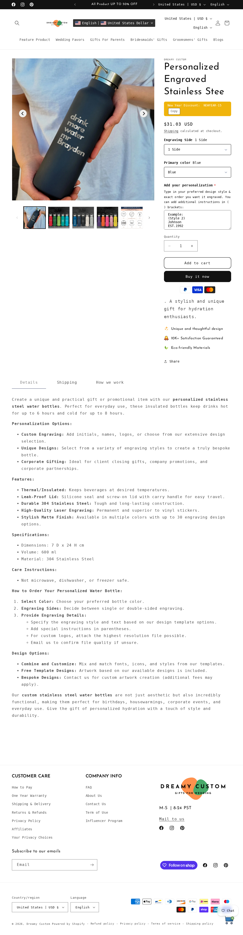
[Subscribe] (92, 864)
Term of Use (97, 812)
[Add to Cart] (228, 920)
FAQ (89, 787)
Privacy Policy (26, 821)
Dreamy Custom (38, 924)
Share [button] (174, 361)
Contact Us (96, 804)
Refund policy (102, 923)
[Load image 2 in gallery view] (59, 218)
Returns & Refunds (29, 812)
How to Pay (22, 787)
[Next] (143, 113)
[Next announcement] (154, 4)
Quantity (172, 236)
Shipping (171, 131)
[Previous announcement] (75, 4)
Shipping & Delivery (31, 804)
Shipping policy (200, 923)
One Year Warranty (29, 796)
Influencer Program (104, 821)
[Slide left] (17, 217)
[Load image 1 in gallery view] (34, 218)
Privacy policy (133, 923)
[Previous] (23, 113)
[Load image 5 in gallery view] (132, 218)
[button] (17, 23)
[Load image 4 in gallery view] (108, 218)
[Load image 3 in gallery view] (83, 218)
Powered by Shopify (68, 924)
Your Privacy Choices (32, 837)
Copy (174, 111)
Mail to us (171, 819)
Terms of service (165, 923)
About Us (94, 796)
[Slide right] (149, 217)
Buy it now (197, 276)
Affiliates (22, 829)
